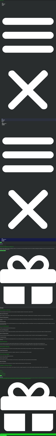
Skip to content (2, 0)
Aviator (3, 5)
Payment (3, 4)
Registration (4, 123)
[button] (28, 62)
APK (2, 3)
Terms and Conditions (2, 373)
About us (1, 370)
